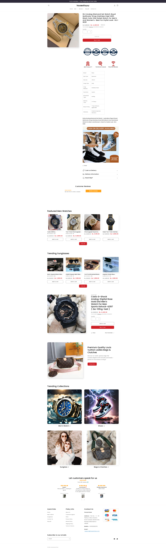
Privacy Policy (69, 519)
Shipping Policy (69, 523)
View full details (109, 332)
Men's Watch (63, 426)
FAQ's (67, 516)
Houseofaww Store (54, 547)
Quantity (84, 29)
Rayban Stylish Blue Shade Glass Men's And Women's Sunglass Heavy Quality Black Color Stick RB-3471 (110, 274)
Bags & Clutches (100, 467)
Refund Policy (69, 521)
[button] (48, 5)
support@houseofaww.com (92, 531)
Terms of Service (70, 526)
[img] (83, 480)
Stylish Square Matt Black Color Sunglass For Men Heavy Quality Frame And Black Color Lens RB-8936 (73, 274)
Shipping (91, 26)
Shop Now (92, 364)
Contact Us (50, 519)
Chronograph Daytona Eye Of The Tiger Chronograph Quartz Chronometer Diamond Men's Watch (91, 232)
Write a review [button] (93, 191)
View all (83, 243)
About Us (68, 512)
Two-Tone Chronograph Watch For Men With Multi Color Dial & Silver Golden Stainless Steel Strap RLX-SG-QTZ (73, 232)
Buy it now (97, 40)
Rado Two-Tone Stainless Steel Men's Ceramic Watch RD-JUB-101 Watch (110, 232)
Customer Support (70, 514)
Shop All (49, 521)
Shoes (100, 426)
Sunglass (63, 467)
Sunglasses (50, 516)
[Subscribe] (69, 538)
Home (48, 512)
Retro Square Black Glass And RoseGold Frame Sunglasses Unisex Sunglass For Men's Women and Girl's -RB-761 (55, 274)
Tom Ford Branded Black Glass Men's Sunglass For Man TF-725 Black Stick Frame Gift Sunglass (91, 274)
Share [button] (85, 165)
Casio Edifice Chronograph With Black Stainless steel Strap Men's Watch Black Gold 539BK (54, 232)
